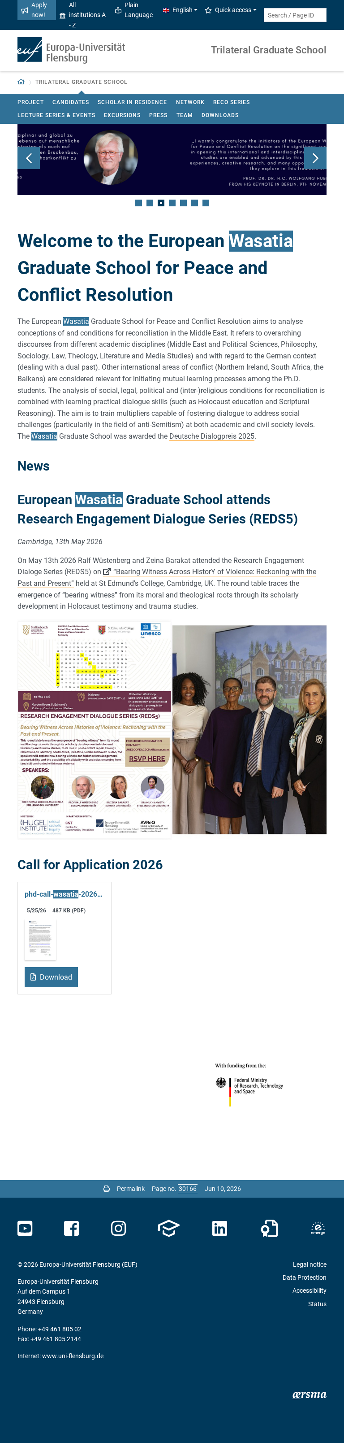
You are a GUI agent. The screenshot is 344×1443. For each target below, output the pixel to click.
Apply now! (39, 9)
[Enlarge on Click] (94, 729)
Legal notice (310, 1264)
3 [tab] (161, 203)
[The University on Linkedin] (219, 1228)
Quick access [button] (233, 9)
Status (317, 1304)
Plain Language (139, 9)
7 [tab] (205, 203)
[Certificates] (269, 1228)
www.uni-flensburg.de (72, 1356)
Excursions (122, 115)
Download (55, 977)
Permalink (131, 1188)
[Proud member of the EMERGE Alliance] (318, 1228)
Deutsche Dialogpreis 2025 (211, 436)
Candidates (70, 102)
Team (184, 115)
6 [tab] (194, 203)
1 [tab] (138, 203)
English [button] (182, 9)
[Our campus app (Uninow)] (169, 1228)
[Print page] (106, 1188)
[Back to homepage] (71, 50)
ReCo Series (231, 102)
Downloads (220, 115)
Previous (28, 158)
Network (190, 102)
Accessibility (309, 1290)
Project (30, 102)
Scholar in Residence (132, 102)
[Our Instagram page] (118, 1228)
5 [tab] (183, 203)
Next (315, 158)
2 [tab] (149, 203)
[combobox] (295, 15)
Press (158, 115)
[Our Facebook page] (71, 1228)
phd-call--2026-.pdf (64, 894)
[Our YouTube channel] (24, 1228)
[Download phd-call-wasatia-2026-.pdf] (40, 939)
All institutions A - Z (87, 15)
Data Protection (305, 1277)
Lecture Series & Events (56, 115)
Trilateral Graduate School (269, 50)
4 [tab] (172, 203)
